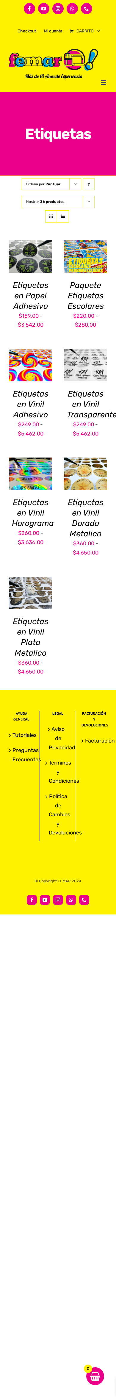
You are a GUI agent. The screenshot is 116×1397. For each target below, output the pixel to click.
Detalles (35, 264)
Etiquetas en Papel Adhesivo (30, 296)
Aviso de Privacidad (58, 738)
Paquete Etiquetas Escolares (86, 296)
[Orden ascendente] (89, 184)
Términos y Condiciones (58, 771)
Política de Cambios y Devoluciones (58, 814)
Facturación (94, 740)
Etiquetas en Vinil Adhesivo (30, 404)
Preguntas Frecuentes (21, 755)
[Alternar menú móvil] (104, 82)
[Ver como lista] (63, 216)
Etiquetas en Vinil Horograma (33, 513)
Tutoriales (21, 735)
